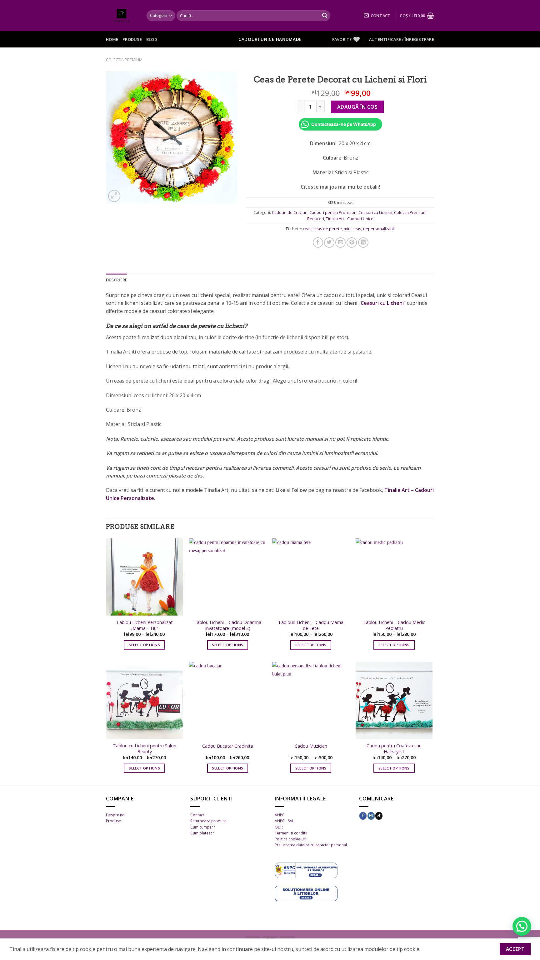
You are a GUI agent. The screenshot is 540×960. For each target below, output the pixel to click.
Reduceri (315, 218)
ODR (279, 827)
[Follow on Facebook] (363, 815)
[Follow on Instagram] (371, 815)
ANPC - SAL (284, 821)
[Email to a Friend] (340, 242)
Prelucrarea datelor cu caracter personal (311, 845)
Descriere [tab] (116, 280)
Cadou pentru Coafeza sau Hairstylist (394, 749)
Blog (152, 39)
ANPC (280, 815)
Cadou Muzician (311, 746)
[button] (521, 926)
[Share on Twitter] (329, 242)
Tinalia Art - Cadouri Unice (349, 218)
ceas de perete (327, 228)
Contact (197, 815)
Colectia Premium (124, 59)
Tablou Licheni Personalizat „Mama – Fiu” (144, 625)
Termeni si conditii (291, 833)
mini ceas (352, 228)
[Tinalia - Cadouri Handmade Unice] (121, 15)
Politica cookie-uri (290, 839)
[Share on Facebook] (318, 242)
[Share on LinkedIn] (363, 242)
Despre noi (116, 815)
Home (112, 39)
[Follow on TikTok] (378, 815)
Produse (132, 39)
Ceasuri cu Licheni (375, 212)
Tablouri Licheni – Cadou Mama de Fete (310, 625)
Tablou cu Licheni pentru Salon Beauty (144, 749)
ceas (307, 228)
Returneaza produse (208, 821)
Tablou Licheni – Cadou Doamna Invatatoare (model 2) (227, 625)
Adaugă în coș (357, 106)
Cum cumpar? (202, 827)
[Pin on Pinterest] (352, 242)
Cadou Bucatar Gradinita (227, 746)
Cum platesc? (202, 833)
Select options (144, 644)
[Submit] (324, 15)
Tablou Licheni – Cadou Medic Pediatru (394, 625)
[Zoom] (114, 196)
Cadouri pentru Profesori (333, 212)
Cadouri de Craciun (290, 212)
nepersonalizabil (379, 228)
